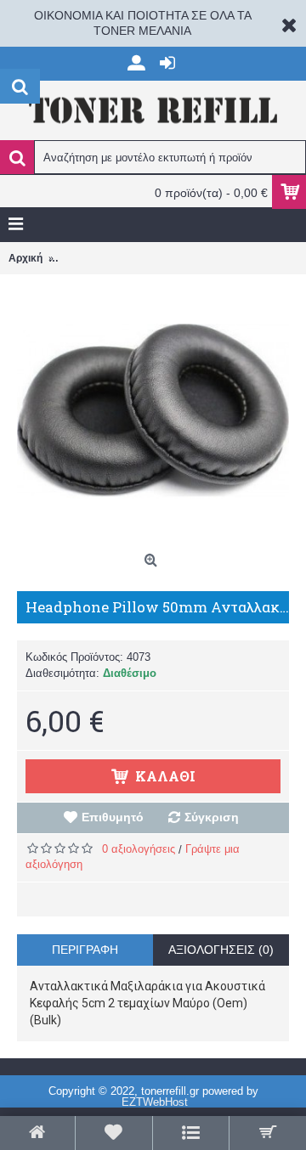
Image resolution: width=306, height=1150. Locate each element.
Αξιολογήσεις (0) (221, 949)
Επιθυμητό (113, 817)
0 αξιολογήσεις (138, 849)
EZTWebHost (155, 1102)
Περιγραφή (85, 949)
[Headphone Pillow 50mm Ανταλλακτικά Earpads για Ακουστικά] (153, 410)
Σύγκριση (211, 817)
